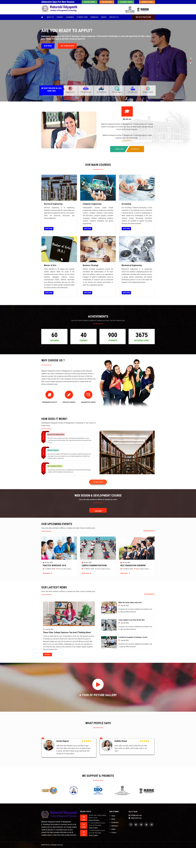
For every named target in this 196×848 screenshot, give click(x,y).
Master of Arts (50, 265)
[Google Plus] (136, 824)
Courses (60, 17)
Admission (114, 826)
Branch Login (147, 2)
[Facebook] (131, 824)
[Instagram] (151, 824)
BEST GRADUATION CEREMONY (133, 565)
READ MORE (48, 51)
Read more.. (47, 573)
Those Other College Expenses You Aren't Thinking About (67, 632)
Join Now (98, 511)
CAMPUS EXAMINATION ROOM (94, 565)
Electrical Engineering (53, 204)
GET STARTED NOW (67, 51)
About (113, 819)
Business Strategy (90, 265)
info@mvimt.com (136, 815)
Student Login (126, 2)
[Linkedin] (146, 824)
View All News (149, 594)
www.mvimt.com (136, 818)
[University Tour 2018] (59, 187)
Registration (143, 17)
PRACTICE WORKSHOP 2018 (54, 565)
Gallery (113, 829)
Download (94, 17)
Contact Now (119, 149)
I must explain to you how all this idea (131, 620)
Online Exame (89, 2)
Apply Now (48, 228)
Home (113, 816)
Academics (70, 17)
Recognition (107, 2)
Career (103, 17)
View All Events (149, 531)
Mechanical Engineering (132, 265)
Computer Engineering (92, 204)
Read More (47, 654)
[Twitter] (141, 824)
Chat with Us (135, 149)
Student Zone (82, 17)
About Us (50, 17)
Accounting (126, 204)
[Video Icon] (98, 684)
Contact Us (113, 17)
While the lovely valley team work (130, 602)
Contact (113, 833)
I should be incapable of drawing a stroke (132, 637)
